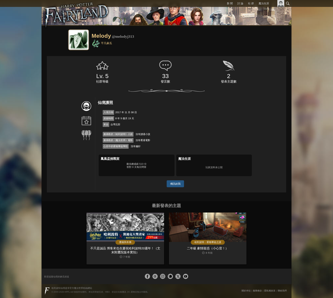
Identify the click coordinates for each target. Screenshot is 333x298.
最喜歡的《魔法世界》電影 (118, 140)
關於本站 (246, 290)
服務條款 (257, 290)
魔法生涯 (264, 3)
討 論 (240, 3)
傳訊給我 (175, 183)
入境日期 (108, 112)
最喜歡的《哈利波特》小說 (118, 134)
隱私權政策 (269, 290)
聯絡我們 (282, 290)
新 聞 (230, 3)
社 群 (251, 3)
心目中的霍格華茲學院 (116, 146)
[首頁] (76, 13)
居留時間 (108, 118)
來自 (106, 124)
